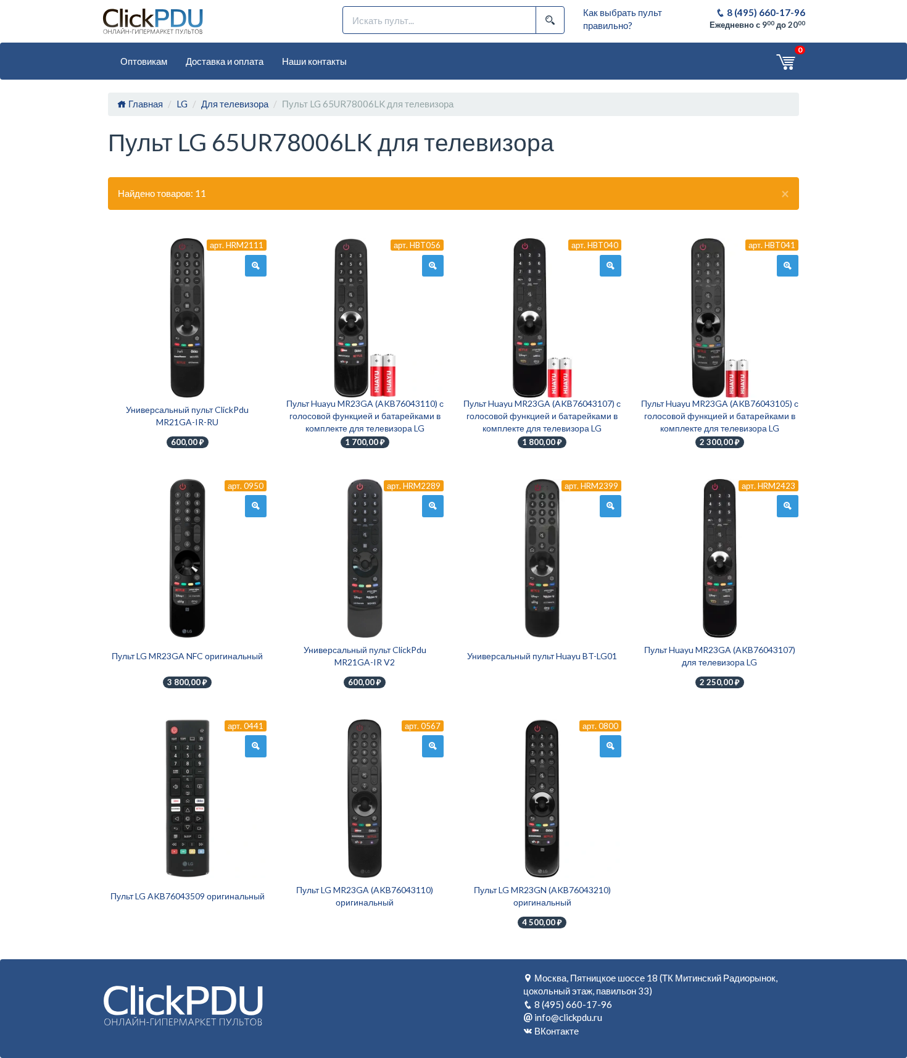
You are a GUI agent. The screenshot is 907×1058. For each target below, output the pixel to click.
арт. (236, 245)
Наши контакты (314, 61)
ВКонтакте (556, 1030)
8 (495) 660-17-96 (765, 12)
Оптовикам (143, 61)
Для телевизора (234, 103)
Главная (144, 103)
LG (182, 103)
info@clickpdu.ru (568, 1017)
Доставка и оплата (224, 61)
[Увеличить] (256, 266)
